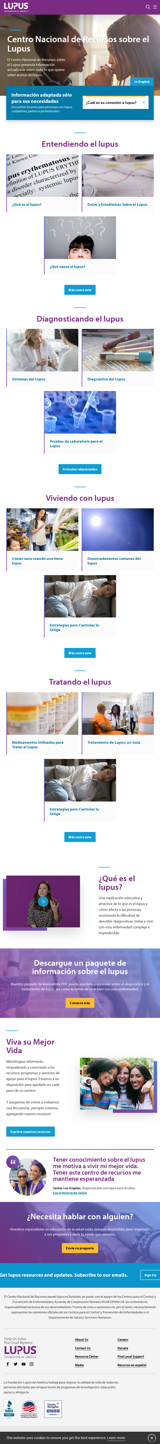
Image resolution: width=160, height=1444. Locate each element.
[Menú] (155, 7)
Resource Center (86, 1356)
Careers (123, 1339)
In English (142, 82)
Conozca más (80, 1003)
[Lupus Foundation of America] (16, 7)
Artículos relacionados (80, 469)
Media (79, 1365)
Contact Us (83, 1348)
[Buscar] (148, 7)
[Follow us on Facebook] (8, 1364)
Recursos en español (132, 1365)
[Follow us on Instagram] (31, 1364)
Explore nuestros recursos (30, 1132)
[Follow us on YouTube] (23, 1364)
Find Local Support (131, 1356)
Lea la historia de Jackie (70, 1193)
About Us (81, 1339)
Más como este (80, 290)
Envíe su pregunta (80, 1248)
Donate (123, 1348)
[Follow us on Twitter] (16, 1364)
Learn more (116, 1437)
